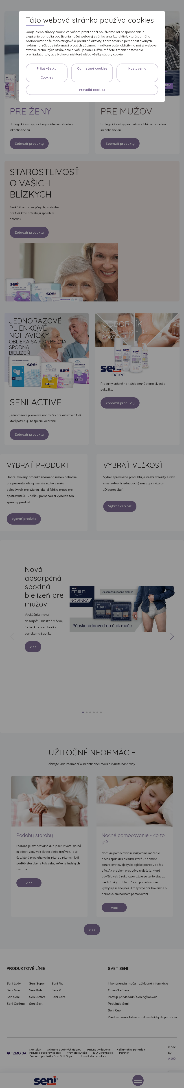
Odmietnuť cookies (92, 68)
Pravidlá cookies (92, 90)
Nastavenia (137, 68)
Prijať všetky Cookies (47, 72)
